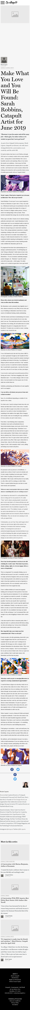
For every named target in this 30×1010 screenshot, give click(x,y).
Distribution (15, 977)
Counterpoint (14, 987)
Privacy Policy (15, 1002)
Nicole (2, 795)
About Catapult (15, 976)
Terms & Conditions (15, 1001)
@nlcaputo (10, 829)
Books (7, 895)
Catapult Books (8, 916)
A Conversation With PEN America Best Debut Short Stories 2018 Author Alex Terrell (15, 900)
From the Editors (10, 861)
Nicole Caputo (4, 64)
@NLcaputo (22, 829)
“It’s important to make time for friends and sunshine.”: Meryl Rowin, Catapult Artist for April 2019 (14, 941)
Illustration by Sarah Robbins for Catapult (12, 192)
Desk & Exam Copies (15, 981)
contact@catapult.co (19, 993)
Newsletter (15, 1004)
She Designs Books (19, 799)
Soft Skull (22, 987)
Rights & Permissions (15, 979)
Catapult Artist (10, 936)
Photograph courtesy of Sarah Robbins (12, 296)
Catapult (3, 861)
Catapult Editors (9, 875)
